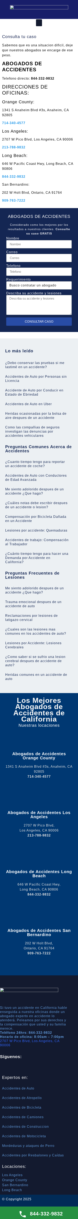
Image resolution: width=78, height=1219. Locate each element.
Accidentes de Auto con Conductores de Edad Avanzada (36, 477)
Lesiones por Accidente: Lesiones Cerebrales (33, 645)
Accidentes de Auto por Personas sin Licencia (36, 378)
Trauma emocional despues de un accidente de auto (33, 604)
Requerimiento (18, 279)
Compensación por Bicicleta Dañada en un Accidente (35, 519)
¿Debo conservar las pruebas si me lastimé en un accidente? (34, 365)
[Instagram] (40, 1068)
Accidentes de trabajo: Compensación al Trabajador (37, 542)
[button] (39, 22)
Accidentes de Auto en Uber (28, 404)
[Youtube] (51, 1068)
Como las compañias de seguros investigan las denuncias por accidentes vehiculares (32, 431)
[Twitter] (28, 1068)
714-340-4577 (13, 123)
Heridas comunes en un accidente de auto (36, 677)
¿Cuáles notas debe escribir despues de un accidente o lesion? (36, 505)
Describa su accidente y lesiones (34, 293)
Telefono (13, 266)
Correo (12, 252)
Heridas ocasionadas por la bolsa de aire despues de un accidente (36, 415)
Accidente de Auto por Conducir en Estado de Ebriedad (34, 392)
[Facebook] (16, 1068)
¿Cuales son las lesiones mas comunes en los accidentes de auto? (35, 631)
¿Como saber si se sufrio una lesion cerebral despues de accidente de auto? (35, 661)
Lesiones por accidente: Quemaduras (36, 530)
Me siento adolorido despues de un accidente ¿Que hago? (34, 491)
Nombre (12, 238)
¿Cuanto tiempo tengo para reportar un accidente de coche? (35, 464)
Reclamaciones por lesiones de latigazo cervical (31, 618)
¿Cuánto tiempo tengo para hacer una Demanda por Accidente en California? (36, 558)
